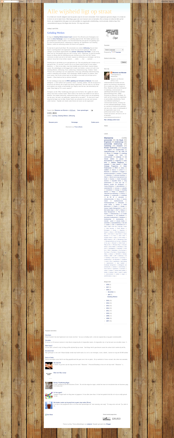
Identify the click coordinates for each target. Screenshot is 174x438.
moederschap (120, 149)
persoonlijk (108, 140)
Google (123, 206)
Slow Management (109, 211)
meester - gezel (108, 221)
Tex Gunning (122, 250)
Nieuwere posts (53, 122)
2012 (107, 308)
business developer (109, 173)
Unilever (111, 253)
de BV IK (110, 197)
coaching (54, 115)
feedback (122, 217)
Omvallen (48, 340)
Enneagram (107, 230)
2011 (107, 310)
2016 (107, 289)
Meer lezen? (48, 345)
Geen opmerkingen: (83, 110)
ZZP (115, 255)
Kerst (115, 237)
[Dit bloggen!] (50, 113)
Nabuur (123, 210)
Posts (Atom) (78, 127)
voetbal (117, 274)
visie (121, 155)
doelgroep (124, 259)
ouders (105, 270)
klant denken (117, 164)
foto (111, 261)
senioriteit (106, 222)
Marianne (108, 138)
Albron (106, 177)
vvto (113, 224)
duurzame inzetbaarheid (111, 217)
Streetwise (119, 248)
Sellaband (121, 191)
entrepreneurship (109, 199)
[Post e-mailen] (91, 110)
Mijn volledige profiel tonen (112, 120)
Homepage (74, 122)
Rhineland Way (116, 244)
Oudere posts (95, 122)
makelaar (114, 266)
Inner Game (111, 233)
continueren (110, 215)
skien (116, 272)
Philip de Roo (107, 244)
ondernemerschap (109, 151)
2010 (107, 313)
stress (122, 168)
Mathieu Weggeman (117, 162)
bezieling (108, 257)
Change (117, 190)
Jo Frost (113, 235)
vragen (123, 274)
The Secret (121, 211)
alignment (115, 171)
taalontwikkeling (116, 222)
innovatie (124, 148)
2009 (107, 316)
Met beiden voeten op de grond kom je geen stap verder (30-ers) (72, 402)
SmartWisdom (112, 248)
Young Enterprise (109, 186)
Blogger (108, 424)
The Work (113, 252)
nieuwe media (120, 221)
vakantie (124, 188)
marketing (107, 146)
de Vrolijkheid (120, 215)
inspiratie (106, 164)
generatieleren (121, 186)
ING (105, 233)
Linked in (122, 169)
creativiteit (124, 195)
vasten (108, 224)
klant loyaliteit (120, 263)
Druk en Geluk (49, 357)
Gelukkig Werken (55, 32)
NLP (117, 210)
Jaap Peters (118, 233)
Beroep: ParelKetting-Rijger (61, 382)
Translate (118, 52)
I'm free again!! (57, 392)
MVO (116, 168)
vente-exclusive (109, 274)
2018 (107, 284)
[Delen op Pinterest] (56, 113)
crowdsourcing (107, 259)
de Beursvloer (116, 259)
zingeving (118, 160)
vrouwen (120, 146)
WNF (111, 255)
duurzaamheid (108, 160)
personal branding (119, 175)
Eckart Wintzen (121, 228)
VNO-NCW (117, 253)
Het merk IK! (57, 363)
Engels (116, 206)
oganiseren (115, 268)
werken (118, 204)
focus (118, 199)
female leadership (110, 148)
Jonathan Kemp (108, 237)
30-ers (108, 153)
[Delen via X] (52, 113)
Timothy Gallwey (121, 252)
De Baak (120, 140)
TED (109, 250)
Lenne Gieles (122, 237)
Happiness (122, 230)
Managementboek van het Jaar (113, 241)
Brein (125, 226)
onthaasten (121, 202)
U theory (122, 193)
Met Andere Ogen (109, 210)
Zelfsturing (86, 48)
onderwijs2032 (108, 188)
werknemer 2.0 (121, 224)
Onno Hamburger (58, 39)
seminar (73, 51)
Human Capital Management (112, 208)
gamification (116, 261)
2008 (105, 226)
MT (114, 239)
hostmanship (107, 219)
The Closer (106, 252)
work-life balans (107, 275)
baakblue (106, 195)
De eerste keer (49, 351)
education (121, 197)
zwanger (116, 153)
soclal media (108, 204)
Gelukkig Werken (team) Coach (63, 37)
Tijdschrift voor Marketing (111, 193)
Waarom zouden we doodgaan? (114, 184)
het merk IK (123, 151)
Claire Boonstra (110, 228)
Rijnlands (106, 171)
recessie (117, 188)
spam (120, 272)
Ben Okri (114, 226)
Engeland (107, 142)
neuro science (107, 268)
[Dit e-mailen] (48, 113)
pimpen (111, 270)
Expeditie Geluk (116, 180)
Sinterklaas (120, 246)
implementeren (110, 263)
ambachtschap (114, 213)
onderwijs (118, 157)
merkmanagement (109, 202)
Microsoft (114, 243)
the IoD (125, 222)
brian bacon (115, 257)
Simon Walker (112, 246)
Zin (126, 255)
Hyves (111, 232)
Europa (114, 230)
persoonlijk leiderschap (113, 144)
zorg (114, 275)
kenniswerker (120, 219)
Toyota (106, 213)
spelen (125, 272)
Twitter (105, 253)
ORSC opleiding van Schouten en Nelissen (78, 81)
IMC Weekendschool (120, 232)
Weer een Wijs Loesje (59, 372)
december (111, 292)
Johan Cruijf (122, 235)
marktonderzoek (118, 201)
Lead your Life (119, 182)
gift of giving (124, 261)
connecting (122, 257)
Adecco (114, 169)
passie (121, 159)
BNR (109, 226)
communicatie (108, 157)
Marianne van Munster (119, 72)
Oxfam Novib (122, 243)
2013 (107, 305)
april (109, 294)
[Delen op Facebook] (54, 113)
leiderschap (119, 142)
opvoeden (122, 268)
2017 (107, 287)
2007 (107, 321)
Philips (113, 191)
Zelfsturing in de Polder (84, 51)
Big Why (120, 226)
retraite (105, 272)
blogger (122, 171)
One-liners (48, 335)
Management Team (122, 239)
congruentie (115, 195)
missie (125, 173)
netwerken (109, 175)
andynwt (89, 424)
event (107, 261)
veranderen (109, 190)
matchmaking (122, 266)
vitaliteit (106, 170)
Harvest (106, 232)
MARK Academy (108, 239)
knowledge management (110, 264)
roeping (111, 272)
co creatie (124, 213)
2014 (107, 303)
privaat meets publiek (120, 270)
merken (119, 173)
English (109, 149)
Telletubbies (114, 250)
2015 (107, 300)
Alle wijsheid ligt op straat (79, 11)
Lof (124, 208)
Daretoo (112, 179)
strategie (110, 155)
